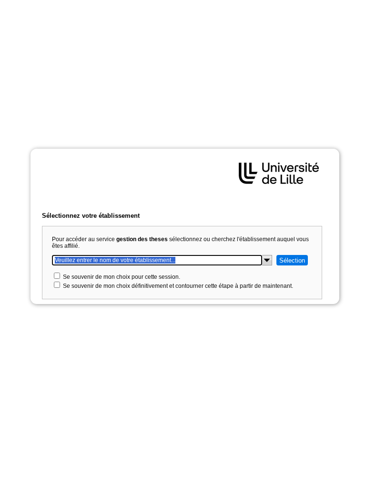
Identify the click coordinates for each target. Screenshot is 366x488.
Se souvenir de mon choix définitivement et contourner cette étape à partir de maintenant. (178, 286)
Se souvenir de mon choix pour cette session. (121, 277)
